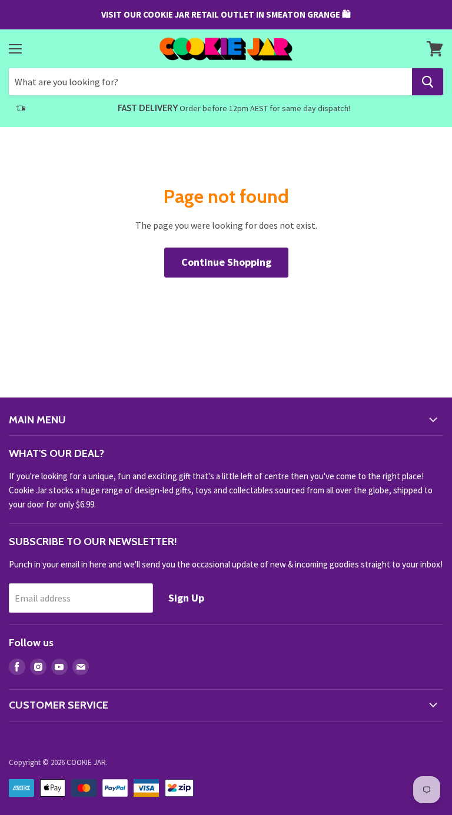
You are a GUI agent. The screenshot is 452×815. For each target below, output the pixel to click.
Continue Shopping (226, 262)
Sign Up (186, 597)
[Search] (427, 81)
